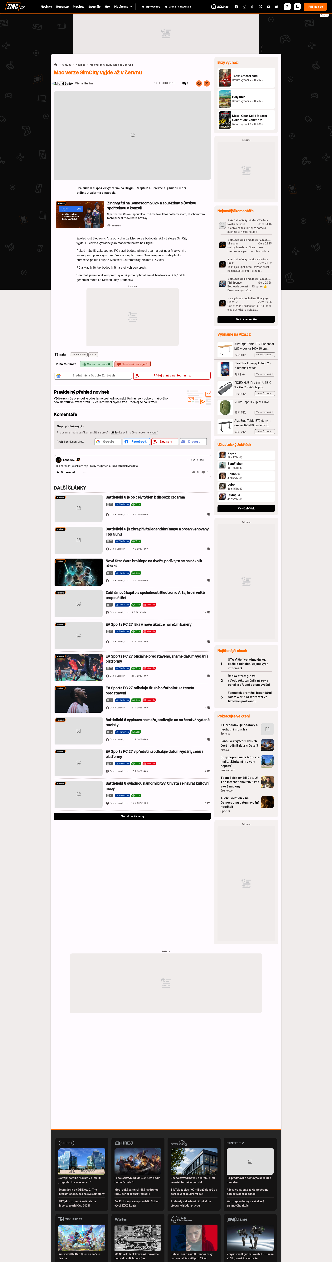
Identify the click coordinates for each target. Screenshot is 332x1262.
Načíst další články (132, 816)
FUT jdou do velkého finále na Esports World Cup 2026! (77, 1203)
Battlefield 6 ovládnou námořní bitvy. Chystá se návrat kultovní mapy (157, 786)
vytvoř (154, 432)
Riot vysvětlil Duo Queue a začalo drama (79, 1256)
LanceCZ (69, 459)
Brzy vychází (227, 62)
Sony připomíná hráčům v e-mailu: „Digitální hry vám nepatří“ (241, 761)
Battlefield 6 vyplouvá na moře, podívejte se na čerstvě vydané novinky (158, 722)
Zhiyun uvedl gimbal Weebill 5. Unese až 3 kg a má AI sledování (250, 1256)
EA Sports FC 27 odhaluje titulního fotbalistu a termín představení (150, 690)
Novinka (80, 64)
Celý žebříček (246, 508)
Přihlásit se (315, 6)
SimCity (66, 64)
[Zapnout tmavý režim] (297, 6)
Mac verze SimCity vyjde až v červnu (111, 64)
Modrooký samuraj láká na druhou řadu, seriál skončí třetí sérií (137, 1191)
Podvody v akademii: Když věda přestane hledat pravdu (191, 1203)
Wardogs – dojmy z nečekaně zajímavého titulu (245, 1203)
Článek (61, 203)
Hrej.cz (225, 749)
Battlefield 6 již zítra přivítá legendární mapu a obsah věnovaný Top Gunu (157, 531)
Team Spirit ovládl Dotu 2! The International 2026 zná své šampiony (240, 782)
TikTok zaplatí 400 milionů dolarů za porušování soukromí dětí (194, 1191)
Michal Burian (84, 83)
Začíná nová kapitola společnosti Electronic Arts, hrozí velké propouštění (155, 595)
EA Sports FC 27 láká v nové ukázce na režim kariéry (149, 624)
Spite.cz (225, 733)
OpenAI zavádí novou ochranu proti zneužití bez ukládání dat (193, 1180)
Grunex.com (228, 770)
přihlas (115, 432)
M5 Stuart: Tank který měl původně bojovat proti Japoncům (137, 1256)
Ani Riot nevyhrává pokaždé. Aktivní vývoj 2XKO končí (137, 1203)
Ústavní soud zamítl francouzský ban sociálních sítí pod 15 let (191, 1256)
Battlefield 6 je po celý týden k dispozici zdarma (145, 497)
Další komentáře (246, 319)
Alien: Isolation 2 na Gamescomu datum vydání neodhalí (240, 802)
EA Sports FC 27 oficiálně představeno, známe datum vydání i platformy (157, 659)
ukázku (152, 402)
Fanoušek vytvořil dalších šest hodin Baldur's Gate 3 (239, 743)
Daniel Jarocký (117, 514)
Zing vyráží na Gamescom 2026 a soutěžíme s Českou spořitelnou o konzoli (151, 205)
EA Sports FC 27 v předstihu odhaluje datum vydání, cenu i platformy (154, 754)
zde (124, 402)
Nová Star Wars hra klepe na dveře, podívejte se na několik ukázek (154, 563)
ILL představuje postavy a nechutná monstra (239, 727)
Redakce (116, 226)
